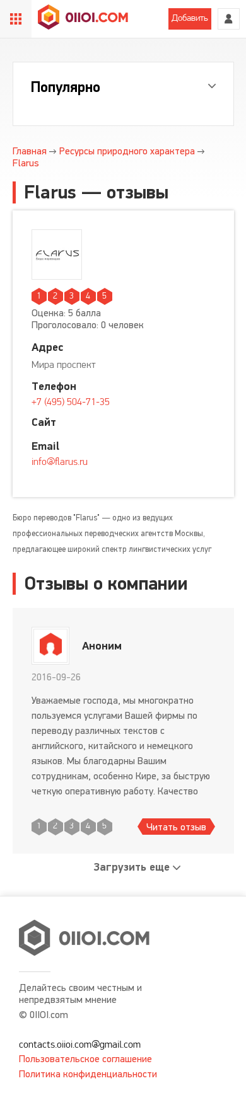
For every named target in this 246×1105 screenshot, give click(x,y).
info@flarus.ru (60, 462)
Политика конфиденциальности (88, 1074)
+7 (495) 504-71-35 (71, 403)
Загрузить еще (132, 867)
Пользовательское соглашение (85, 1059)
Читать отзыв (176, 827)
